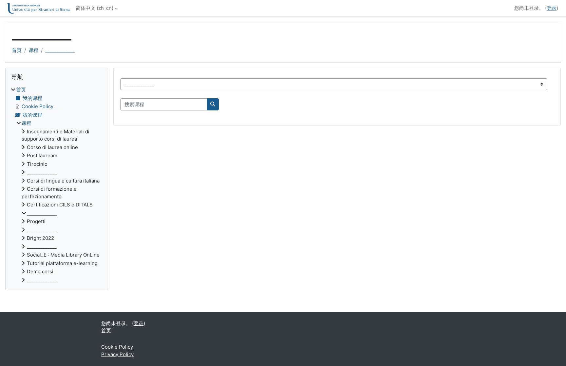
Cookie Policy (117, 347)
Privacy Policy (117, 354)
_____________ (60, 50)
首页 (17, 50)
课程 (33, 50)
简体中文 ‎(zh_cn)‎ (94, 8)
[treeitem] (57, 185)
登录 (552, 8)
